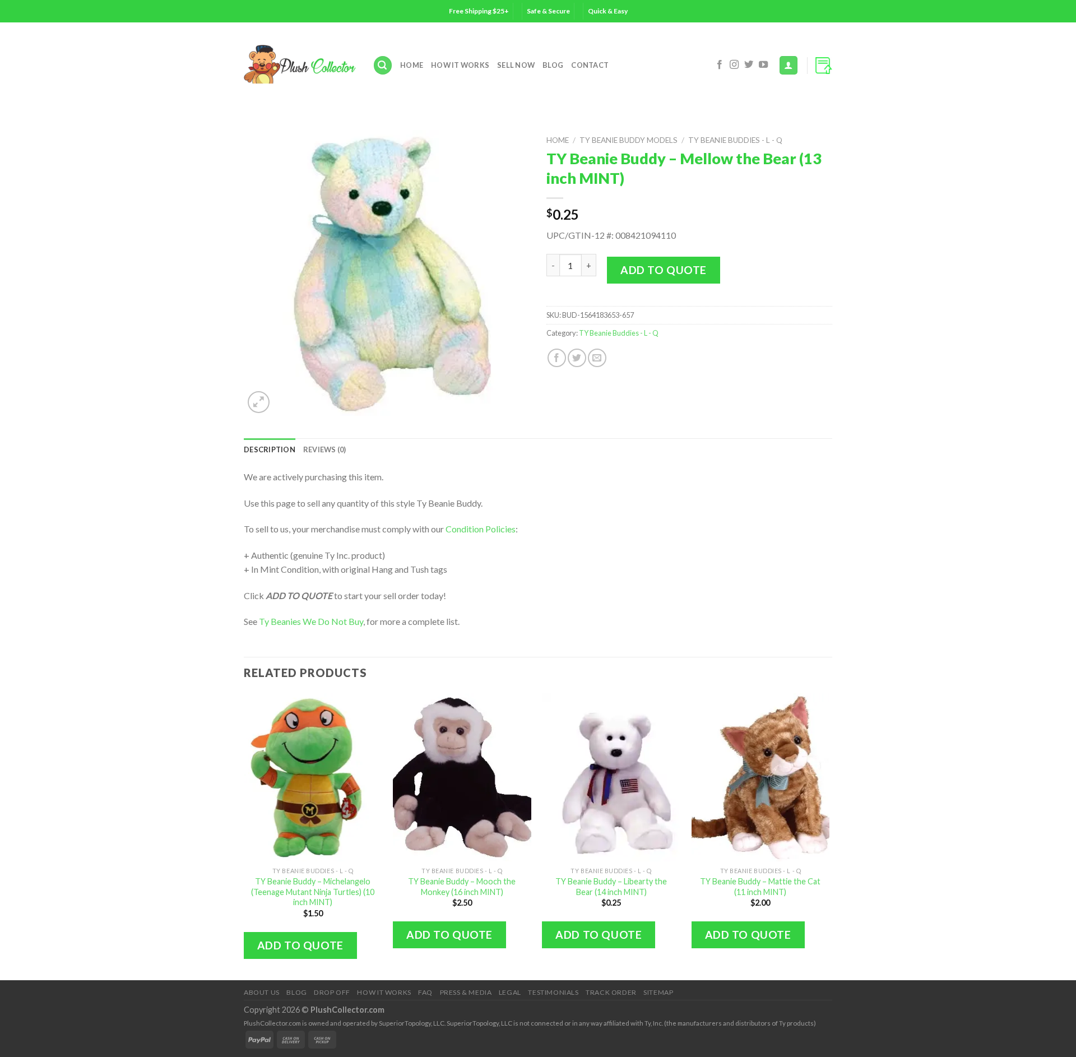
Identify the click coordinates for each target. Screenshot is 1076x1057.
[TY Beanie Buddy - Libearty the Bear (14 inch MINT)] (611, 777)
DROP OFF (332, 992)
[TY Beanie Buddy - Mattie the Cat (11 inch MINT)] (761, 777)
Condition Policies (481, 528)
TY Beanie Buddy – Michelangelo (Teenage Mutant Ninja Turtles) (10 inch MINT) (312, 892)
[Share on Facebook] (557, 358)
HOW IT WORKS (460, 65)
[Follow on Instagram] (734, 65)
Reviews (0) (324, 449)
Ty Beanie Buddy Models (628, 140)
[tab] (269, 449)
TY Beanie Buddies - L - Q (735, 140)
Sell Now (516, 65)
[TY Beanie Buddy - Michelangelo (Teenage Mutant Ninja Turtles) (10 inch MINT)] (313, 777)
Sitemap (658, 992)
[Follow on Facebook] (719, 65)
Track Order (611, 992)
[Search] (383, 65)
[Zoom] (259, 402)
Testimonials (553, 992)
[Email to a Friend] (597, 358)
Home (411, 65)
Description (269, 449)
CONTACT (590, 65)
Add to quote (663, 269)
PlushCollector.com (347, 1009)
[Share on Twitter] (577, 358)
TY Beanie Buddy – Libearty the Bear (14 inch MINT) (611, 887)
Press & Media (466, 992)
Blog (552, 65)
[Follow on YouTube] (763, 65)
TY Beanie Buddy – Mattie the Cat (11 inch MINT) (760, 887)
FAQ (425, 992)
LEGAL (510, 992)
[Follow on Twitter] (748, 65)
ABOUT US (262, 992)
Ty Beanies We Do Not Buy (311, 621)
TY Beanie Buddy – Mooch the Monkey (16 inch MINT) (462, 887)
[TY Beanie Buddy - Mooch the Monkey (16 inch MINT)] (462, 777)
